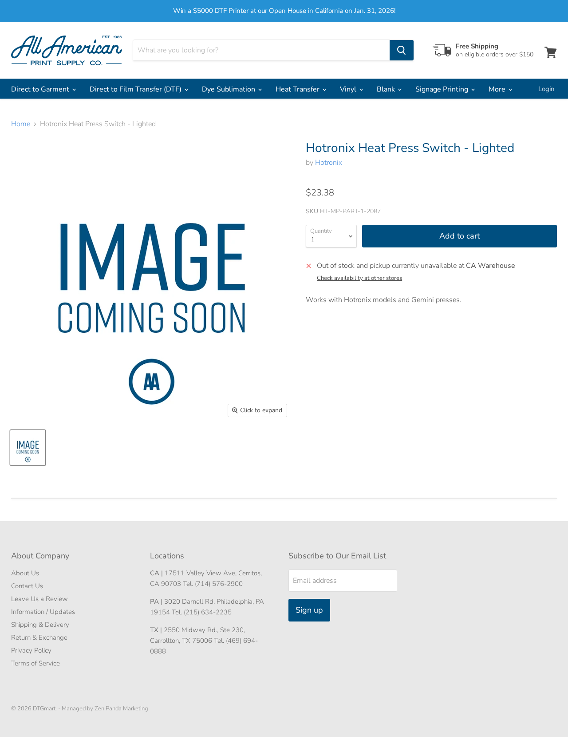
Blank (387, 89)
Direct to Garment (41, 89)
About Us (25, 573)
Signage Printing (442, 89)
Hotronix (328, 162)
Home (20, 124)
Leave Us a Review (39, 598)
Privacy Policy (31, 650)
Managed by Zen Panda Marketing (105, 709)
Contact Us (27, 586)
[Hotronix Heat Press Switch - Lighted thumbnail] (27, 447)
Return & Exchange (39, 637)
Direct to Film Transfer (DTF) (136, 89)
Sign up (309, 610)
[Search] (402, 50)
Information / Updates (43, 611)
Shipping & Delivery (40, 624)
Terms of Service (35, 663)
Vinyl (349, 89)
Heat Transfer (298, 89)
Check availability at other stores (359, 278)
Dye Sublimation (229, 89)
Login (546, 88)
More (498, 89)
